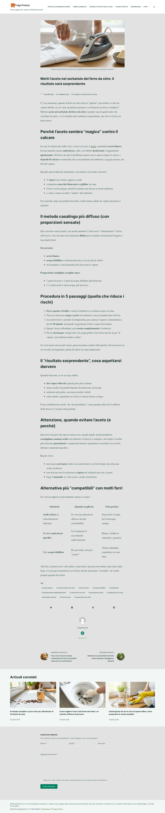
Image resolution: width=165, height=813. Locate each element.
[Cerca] (154, 7)
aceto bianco (47, 588)
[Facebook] (51, 608)
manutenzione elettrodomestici (54, 593)
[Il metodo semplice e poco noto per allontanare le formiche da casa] (33, 695)
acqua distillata (99, 588)
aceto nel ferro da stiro (66, 588)
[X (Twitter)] (72, 608)
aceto (93, 146)
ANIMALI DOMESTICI (80, 7)
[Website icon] (82, 633)
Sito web (101, 743)
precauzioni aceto (96, 593)
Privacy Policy (57, 809)
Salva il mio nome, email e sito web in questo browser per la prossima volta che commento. (75, 780)
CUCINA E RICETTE (122, 7)
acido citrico (83, 588)
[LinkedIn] (114, 608)
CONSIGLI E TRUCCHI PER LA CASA (101, 7)
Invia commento (49, 786)
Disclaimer (46, 809)
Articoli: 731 (82, 638)
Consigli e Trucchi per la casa (85, 94)
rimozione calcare (49, 597)
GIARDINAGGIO (136, 7)
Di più (145, 7)
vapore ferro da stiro (82, 597)
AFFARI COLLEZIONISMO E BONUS (59, 7)
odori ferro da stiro (77, 593)
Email (72, 743)
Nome (43, 743)
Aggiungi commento (49, 754)
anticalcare (114, 588)
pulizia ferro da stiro (115, 593)
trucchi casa (65, 597)
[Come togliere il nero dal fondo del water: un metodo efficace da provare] (82, 695)
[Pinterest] (93, 608)
